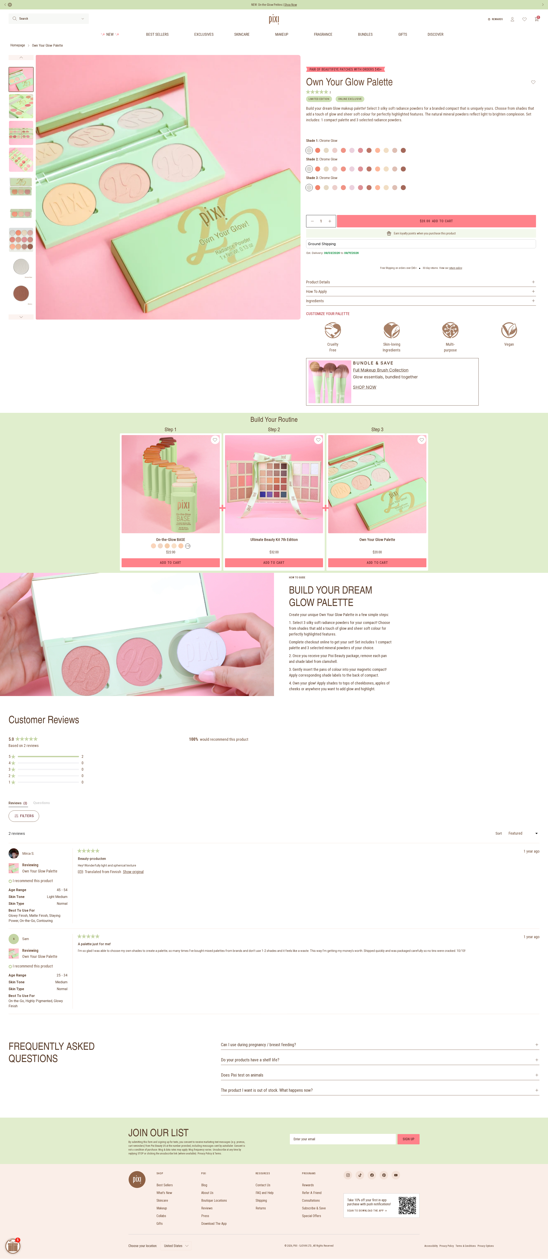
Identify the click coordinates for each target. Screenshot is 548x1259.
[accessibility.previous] (5, 5)
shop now (364, 387)
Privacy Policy (446, 1245)
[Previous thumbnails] (21, 57)
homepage (17, 45)
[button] (46, 756)
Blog (204, 1185)
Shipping (261, 1200)
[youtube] (396, 1175)
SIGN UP (408, 1139)
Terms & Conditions (466, 1245)
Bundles (365, 34)
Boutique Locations (214, 1200)
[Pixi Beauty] (274, 19)
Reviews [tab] (18, 804)
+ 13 (188, 546)
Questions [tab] (41, 804)
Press (205, 1216)
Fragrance (323, 34)
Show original (133, 872)
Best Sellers (157, 34)
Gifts (402, 34)
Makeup (281, 34)
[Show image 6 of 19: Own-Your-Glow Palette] (21, 213)
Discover (435, 34)
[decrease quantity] (312, 221)
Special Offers (311, 1216)
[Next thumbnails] (21, 317)
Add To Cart (170, 563)
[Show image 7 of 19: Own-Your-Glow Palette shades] (21, 239)
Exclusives (204, 34)
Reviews (207, 1208)
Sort (499, 833)
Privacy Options (486, 1245)
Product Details (318, 282)
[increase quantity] (330, 221)
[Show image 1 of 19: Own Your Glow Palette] (21, 79)
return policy (455, 268)
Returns (261, 1208)
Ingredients (315, 301)
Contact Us (263, 1185)
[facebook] (372, 1175)
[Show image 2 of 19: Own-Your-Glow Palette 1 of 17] (21, 106)
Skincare (242, 34)
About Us (207, 1193)
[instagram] (348, 1175)
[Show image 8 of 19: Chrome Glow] (21, 266)
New (110, 34)
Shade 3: (321, 178)
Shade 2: (321, 159)
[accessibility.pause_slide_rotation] (9, 4)
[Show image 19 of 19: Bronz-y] (21, 293)
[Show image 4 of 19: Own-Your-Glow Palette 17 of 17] (21, 159)
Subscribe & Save (314, 1208)
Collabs (161, 1216)
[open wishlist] (524, 19)
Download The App (214, 1224)
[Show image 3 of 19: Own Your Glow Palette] (21, 132)
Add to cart (436, 221)
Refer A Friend (312, 1193)
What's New (164, 1193)
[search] (14, 18)
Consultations (311, 1200)
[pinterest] (384, 1175)
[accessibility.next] (543, 5)
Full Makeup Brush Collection (380, 370)
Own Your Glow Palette (47, 45)
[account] (512, 19)
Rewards (497, 19)
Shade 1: (321, 141)
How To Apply (316, 291)
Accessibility (431, 1245)
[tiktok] (360, 1175)
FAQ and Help (265, 1193)
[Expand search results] (83, 19)
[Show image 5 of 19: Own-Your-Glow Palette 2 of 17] (21, 186)
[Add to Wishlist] (533, 82)
